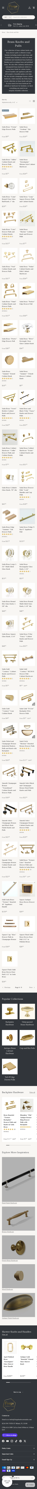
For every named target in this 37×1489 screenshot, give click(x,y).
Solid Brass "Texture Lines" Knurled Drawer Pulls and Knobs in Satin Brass (27, 863)
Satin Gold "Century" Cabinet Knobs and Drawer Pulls (9, 672)
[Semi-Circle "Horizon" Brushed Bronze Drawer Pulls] (27, 730)
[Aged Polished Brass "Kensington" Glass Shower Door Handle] (10, 1347)
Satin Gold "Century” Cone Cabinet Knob (8, 711)
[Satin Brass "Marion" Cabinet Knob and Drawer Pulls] (27, 218)
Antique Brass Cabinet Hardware (10, 1051)
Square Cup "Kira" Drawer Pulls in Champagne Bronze (9, 937)
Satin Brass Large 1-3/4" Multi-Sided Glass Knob (9, 566)
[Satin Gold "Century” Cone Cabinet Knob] (10, 698)
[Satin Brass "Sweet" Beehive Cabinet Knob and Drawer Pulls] (10, 397)
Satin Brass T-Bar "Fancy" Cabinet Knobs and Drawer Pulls (26, 637)
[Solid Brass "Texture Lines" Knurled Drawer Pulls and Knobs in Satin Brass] (27, 849)
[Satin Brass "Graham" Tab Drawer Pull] (27, 116)
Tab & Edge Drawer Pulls (9, 1078)
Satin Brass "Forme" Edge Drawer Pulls (9, 128)
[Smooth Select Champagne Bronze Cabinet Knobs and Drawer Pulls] (27, 810)
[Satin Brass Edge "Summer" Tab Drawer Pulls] (10, 516)
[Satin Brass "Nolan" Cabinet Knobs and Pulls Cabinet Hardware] (27, 255)
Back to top (18, 1392)
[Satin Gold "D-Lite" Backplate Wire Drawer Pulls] (27, 698)
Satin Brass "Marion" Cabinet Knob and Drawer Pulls (26, 233)
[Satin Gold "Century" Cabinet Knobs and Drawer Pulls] (10, 658)
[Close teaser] (13, 1476)
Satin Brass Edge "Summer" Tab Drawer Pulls (8, 529)
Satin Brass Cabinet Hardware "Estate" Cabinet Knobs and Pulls (27, 451)
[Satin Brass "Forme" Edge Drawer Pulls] (10, 116)
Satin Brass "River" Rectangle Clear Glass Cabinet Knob (27, 341)
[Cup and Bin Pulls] (27, 1038)
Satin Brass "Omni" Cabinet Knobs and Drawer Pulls (9, 304)
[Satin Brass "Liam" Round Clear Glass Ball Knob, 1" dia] (10, 186)
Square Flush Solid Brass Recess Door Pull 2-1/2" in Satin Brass (9, 973)
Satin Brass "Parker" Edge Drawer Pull (27, 303)
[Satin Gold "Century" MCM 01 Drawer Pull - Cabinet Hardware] (27, 658)
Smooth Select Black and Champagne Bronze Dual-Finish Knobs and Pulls (27, 786)
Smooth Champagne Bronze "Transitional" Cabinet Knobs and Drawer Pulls (9, 788)
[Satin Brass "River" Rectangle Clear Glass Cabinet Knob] (27, 328)
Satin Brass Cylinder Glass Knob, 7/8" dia (9, 489)
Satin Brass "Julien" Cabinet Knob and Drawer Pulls (9, 162)
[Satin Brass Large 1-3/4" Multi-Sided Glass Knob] (10, 553)
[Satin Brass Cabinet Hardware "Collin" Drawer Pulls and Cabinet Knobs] (10, 437)
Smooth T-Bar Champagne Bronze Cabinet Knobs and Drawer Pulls (9, 863)
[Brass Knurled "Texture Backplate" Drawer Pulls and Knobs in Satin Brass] (10, 1105)
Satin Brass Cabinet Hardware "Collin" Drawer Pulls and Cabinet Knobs (9, 451)
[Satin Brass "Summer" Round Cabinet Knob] (10, 360)
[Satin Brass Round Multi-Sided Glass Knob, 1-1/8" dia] (27, 590)
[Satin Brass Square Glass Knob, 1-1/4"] (10, 623)
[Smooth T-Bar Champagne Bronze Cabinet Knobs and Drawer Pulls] (10, 849)
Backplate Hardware (10, 1023)
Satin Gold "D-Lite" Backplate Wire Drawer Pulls (27, 711)
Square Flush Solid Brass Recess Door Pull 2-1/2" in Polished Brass (26, 938)
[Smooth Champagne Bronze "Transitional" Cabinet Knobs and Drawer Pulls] (10, 772)
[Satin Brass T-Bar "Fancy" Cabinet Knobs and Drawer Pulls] (27, 623)
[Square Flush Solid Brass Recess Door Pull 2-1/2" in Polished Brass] (27, 924)
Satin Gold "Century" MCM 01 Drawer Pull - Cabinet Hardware (27, 672)
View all (32, 1092)
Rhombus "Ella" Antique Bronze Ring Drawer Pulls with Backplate (26, 1119)
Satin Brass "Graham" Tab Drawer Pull (25, 129)
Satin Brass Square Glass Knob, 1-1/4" (9, 635)
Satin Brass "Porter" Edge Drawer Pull (9, 340)
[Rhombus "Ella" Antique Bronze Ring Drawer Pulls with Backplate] (27, 1105)
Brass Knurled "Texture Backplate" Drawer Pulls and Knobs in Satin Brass (10, 1121)
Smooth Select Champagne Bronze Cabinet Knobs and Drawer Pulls (27, 824)
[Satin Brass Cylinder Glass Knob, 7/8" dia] (10, 477)
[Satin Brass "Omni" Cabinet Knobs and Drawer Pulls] (10, 290)
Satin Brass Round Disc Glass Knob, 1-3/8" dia (9, 604)
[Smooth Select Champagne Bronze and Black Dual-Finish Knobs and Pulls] (10, 810)
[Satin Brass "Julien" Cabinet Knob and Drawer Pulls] (10, 148)
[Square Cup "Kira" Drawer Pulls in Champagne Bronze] (10, 924)
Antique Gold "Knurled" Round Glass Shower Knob (26, 1360)
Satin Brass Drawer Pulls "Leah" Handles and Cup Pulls (27, 491)
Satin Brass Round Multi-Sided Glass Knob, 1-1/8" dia (26, 604)
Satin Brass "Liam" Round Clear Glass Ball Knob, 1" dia (9, 199)
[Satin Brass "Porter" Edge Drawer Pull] (10, 328)
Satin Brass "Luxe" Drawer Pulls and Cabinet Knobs (9, 232)
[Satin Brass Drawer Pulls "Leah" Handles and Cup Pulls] (27, 477)
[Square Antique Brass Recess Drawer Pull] (27, 889)
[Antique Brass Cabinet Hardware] (10, 1038)
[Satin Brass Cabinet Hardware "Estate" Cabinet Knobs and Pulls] (27, 437)
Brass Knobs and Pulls (13, 32)
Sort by (4, 99)
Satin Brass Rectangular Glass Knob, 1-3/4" (26, 566)
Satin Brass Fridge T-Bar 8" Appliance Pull (27, 529)
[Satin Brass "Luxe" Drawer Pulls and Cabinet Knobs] (10, 218)
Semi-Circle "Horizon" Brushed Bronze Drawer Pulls (27, 743)
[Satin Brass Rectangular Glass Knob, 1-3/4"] (27, 553)
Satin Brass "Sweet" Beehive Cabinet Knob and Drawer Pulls (9, 412)
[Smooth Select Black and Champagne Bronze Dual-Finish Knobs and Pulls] (27, 772)
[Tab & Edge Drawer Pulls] (10, 1066)
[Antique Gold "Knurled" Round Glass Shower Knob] (27, 1347)
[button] (34, 8)
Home (3, 32)
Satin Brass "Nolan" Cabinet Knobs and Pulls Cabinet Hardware (27, 270)
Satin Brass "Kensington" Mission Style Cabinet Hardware (27, 163)
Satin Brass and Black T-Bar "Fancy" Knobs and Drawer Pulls (27, 412)
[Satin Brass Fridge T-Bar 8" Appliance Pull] (27, 516)
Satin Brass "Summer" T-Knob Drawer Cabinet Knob (26, 375)
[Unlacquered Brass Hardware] (27, 1011)
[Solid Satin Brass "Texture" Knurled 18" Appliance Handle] (10, 889)
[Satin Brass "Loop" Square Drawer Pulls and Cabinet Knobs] (27, 186)
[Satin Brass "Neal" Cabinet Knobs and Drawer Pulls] (10, 255)
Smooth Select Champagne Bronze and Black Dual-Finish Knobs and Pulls (9, 825)
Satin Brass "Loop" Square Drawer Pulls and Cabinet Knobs (27, 199)
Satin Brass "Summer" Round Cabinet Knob (8, 374)
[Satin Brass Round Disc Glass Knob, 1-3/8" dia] (10, 590)
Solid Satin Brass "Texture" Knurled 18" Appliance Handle (9, 903)
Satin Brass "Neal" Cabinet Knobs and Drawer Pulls (9, 269)
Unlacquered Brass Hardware (27, 1023)
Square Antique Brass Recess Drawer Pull (27, 902)
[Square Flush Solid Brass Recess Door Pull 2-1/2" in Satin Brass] (10, 959)
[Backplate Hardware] (10, 1011)
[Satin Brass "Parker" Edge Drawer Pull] (27, 290)
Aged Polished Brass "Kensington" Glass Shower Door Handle (9, 1361)
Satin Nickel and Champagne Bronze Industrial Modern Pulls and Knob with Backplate (9, 746)
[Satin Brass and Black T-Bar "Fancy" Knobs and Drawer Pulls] (27, 397)
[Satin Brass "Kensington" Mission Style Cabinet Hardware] (27, 148)
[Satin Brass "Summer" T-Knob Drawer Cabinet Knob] (27, 360)
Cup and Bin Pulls (27, 1048)
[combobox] (18, 17)
